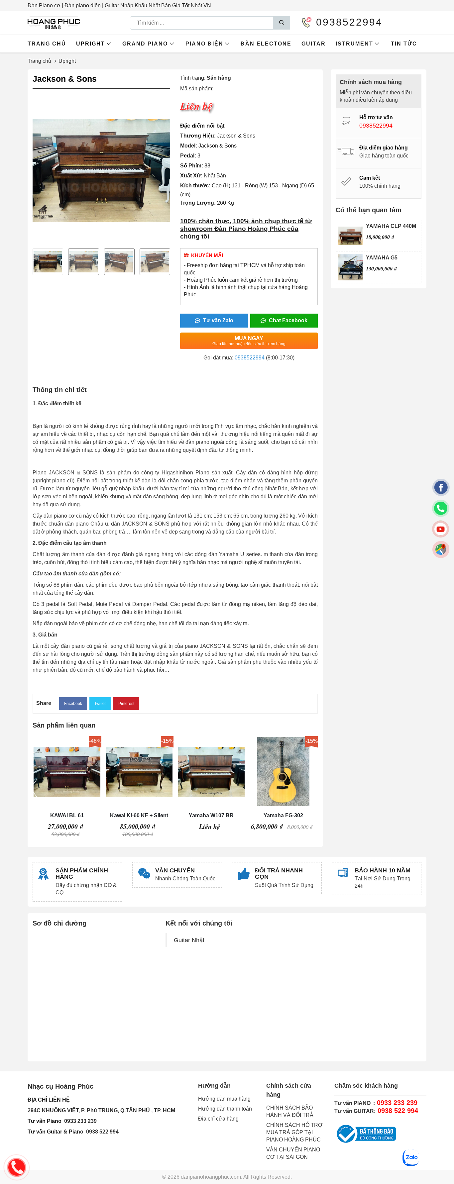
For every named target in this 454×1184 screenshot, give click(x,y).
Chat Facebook (287, 320)
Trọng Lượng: (198, 203)
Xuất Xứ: (191, 175)
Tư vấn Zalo (217, 320)
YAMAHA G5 (381, 257)
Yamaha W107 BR (211, 815)
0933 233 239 (80, 1121)
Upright (90, 44)
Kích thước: (195, 185)
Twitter (100, 703)
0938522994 (250, 357)
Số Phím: (191, 165)
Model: (188, 145)
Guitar (313, 44)
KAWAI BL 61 (67, 815)
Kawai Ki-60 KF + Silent (139, 815)
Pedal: (188, 155)
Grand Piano (145, 44)
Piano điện (204, 44)
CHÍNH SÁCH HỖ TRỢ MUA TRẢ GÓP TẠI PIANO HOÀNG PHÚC (294, 1132)
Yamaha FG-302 (283, 815)
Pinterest (126, 703)
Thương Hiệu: (198, 136)
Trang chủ (47, 44)
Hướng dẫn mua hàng (224, 1099)
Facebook (73, 703)
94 (116, 1132)
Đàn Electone (266, 44)
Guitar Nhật (189, 940)
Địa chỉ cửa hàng (218, 1119)
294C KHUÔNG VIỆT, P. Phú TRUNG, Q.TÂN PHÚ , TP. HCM (101, 1110)
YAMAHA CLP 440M (391, 226)
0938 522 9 (99, 1132)
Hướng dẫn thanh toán (225, 1109)
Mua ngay (248, 341)
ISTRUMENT (354, 44)
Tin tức (404, 44)
